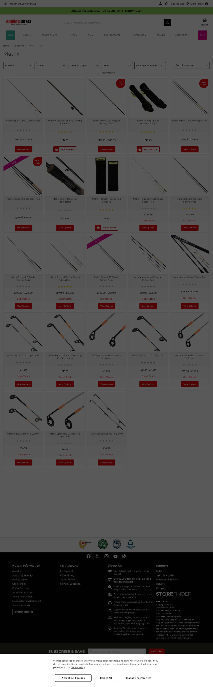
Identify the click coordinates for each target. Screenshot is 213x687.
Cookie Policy (78, 667)
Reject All (106, 678)
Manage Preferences (138, 678)
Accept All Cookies (73, 678)
